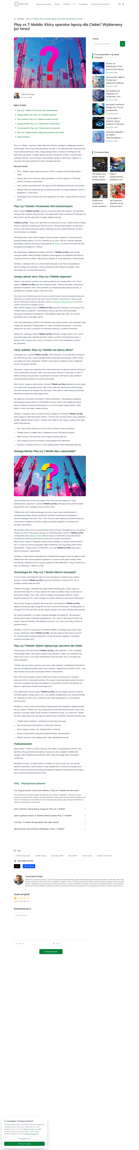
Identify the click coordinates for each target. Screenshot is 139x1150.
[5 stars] (28, 898)
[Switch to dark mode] (123, 4)
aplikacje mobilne (35, 536)
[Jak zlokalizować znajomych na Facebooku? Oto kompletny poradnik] (98, 95)
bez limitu (55, 244)
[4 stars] (24, 898)
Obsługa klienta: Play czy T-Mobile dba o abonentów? (38, 124)
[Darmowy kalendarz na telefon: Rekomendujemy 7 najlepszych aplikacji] (98, 137)
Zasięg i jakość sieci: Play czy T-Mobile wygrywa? (37, 115)
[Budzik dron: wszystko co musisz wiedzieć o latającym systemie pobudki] (100, 191)
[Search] (120, 4)
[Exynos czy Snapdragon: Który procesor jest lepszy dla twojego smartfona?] (98, 68)
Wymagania (83, 4)
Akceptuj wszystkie (24, 1144)
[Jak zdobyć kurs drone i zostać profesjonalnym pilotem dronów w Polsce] (100, 164)
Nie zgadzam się (24, 1139)
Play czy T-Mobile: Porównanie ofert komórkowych (37, 110)
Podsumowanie (23, 137)
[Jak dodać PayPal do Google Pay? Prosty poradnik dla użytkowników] (98, 109)
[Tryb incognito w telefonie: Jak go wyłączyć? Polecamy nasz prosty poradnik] (98, 123)
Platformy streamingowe (100, 4)
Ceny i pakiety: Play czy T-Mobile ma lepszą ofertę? (37, 119)
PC (74, 4)
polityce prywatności (32, 1134)
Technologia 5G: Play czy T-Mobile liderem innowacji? (38, 128)
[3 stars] (21, 898)
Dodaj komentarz (51, 952)
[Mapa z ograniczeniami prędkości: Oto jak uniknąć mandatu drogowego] (117, 164)
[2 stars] (18, 898)
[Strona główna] (15, 19)
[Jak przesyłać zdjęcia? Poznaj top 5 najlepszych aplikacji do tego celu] (98, 82)
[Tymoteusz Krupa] (17, 96)
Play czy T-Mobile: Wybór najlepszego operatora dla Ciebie (40, 132)
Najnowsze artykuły (43, 4)
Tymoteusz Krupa (27, 94)
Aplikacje (66, 4)
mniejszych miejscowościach (63, 302)
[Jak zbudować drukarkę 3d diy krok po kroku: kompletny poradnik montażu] (117, 191)
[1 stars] (15, 898)
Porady (57, 4)
